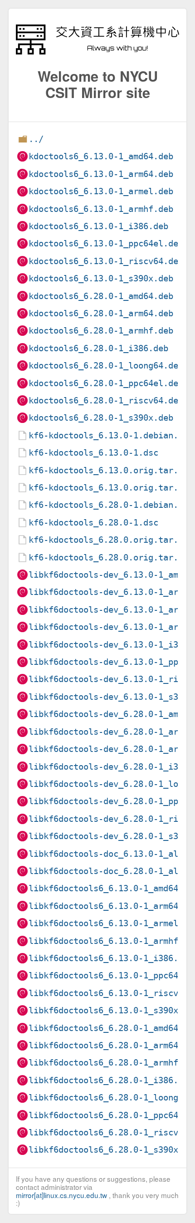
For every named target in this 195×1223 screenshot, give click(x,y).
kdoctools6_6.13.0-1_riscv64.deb (106, 261)
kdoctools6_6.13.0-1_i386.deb (98, 226)
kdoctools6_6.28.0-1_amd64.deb (101, 296)
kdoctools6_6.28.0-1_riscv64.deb (106, 400)
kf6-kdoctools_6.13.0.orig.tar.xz (108, 470)
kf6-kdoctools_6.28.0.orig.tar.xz (108, 540)
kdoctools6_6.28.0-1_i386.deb (98, 348)
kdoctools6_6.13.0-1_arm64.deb (101, 174)
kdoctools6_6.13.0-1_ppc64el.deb (106, 243)
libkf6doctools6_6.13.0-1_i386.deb (111, 958)
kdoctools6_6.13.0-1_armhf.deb (101, 209)
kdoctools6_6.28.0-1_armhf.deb (101, 330)
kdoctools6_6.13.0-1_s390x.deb (101, 278)
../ (36, 139)
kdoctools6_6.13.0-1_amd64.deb (101, 156)
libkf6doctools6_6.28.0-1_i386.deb (111, 1080)
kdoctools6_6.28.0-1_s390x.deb (101, 418)
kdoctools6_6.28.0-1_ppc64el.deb (106, 383)
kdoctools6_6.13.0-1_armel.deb (101, 191)
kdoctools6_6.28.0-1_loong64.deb (106, 365)
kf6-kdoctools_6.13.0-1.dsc (93, 452)
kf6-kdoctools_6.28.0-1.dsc (93, 522)
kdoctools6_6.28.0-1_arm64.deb (101, 313)
